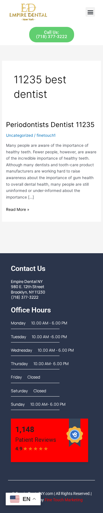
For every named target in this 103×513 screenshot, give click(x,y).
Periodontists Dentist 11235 (50, 124)
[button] (90, 12)
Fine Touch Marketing (64, 500)
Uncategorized (19, 135)
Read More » (17, 209)
